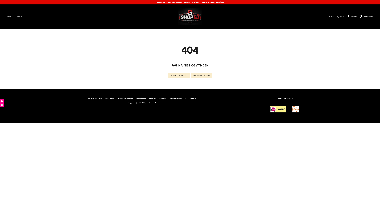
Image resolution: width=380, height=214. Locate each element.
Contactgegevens (95, 98)
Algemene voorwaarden (158, 98)
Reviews (193, 98)
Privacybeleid (109, 98)
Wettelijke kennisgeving (179, 98)
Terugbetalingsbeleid (125, 98)
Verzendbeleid (141, 98)
